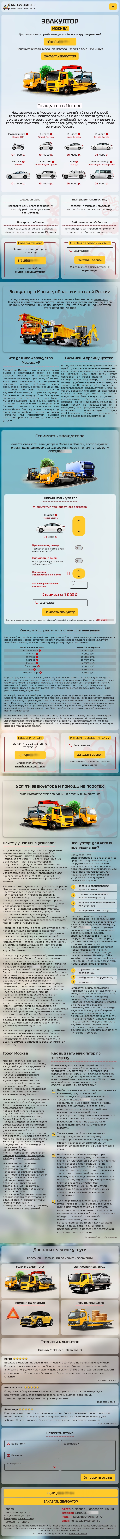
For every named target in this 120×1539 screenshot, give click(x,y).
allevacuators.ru (78, 1533)
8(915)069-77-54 (60, 42)
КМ (73, 581)
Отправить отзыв (98, 1477)
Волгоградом (36, 1155)
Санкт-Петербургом (15, 1150)
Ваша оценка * (14, 1463)
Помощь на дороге (17, 1521)
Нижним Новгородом (16, 1152)
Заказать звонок (89, 260)
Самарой (8, 1155)
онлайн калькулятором (30, 271)
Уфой (6, 1158)
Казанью (20, 1155)
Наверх (9, 1509)
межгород (101, 299)
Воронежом (38, 1152)
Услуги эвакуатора (17, 1515)
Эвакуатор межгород (19, 1518)
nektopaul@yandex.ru (85, 1520)
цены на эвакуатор (104, 371)
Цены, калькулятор (17, 1512)
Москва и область (93, 1237)
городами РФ (32, 1158)
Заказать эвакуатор (60, 612)
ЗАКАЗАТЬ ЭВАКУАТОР (60, 56)
